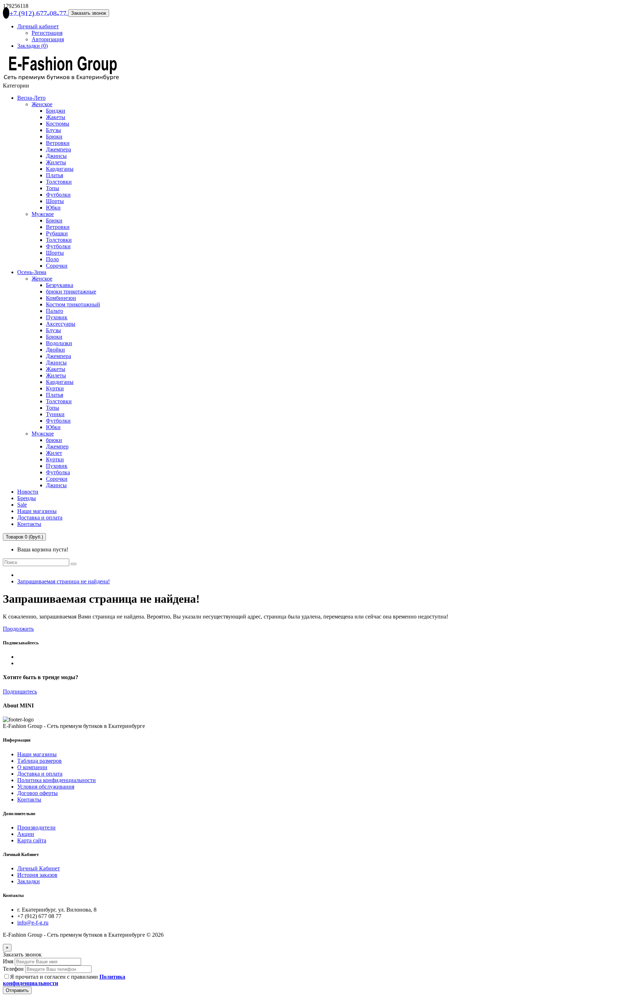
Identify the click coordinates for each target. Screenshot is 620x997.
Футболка (58, 472)
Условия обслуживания (45, 787)
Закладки (28, 881)
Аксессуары (60, 324)
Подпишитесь (20, 691)
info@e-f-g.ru (32, 923)
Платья (54, 175)
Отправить (17, 990)
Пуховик (56, 317)
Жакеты (55, 117)
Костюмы (57, 124)
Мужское (43, 214)
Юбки (53, 207)
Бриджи (55, 111)
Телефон (13, 969)
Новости (27, 492)
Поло (52, 259)
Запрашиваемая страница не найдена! (63, 581)
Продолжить (18, 629)
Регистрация (47, 33)
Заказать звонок (88, 13)
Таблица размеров (39, 761)
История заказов (37, 875)
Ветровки (58, 143)
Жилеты (56, 162)
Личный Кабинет (38, 868)
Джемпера (58, 149)
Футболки (58, 195)
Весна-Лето (31, 98)
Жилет (54, 453)
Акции (25, 834)
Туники (55, 414)
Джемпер (57, 446)
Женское (42, 104)
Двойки (55, 350)
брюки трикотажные (71, 291)
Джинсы (56, 156)
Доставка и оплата (39, 517)
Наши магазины (37, 511)
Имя (8, 961)
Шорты (55, 201)
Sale (22, 505)
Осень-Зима (31, 272)
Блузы (53, 130)
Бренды (26, 498)
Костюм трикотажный (73, 304)
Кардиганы (60, 169)
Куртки (55, 388)
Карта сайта (31, 840)
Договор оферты (37, 793)
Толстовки (59, 182)
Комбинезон (61, 298)
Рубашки (57, 233)
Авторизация (48, 39)
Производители (36, 827)
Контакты (29, 524)
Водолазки (59, 343)
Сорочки (56, 266)
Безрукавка (59, 285)
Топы (52, 188)
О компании (32, 767)
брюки (54, 440)
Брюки (54, 136)
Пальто (54, 311)
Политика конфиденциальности (56, 780)
